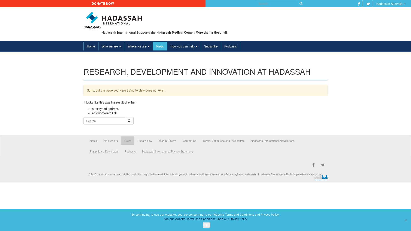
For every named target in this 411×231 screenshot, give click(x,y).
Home (91, 46)
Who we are (110, 46)
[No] (406, 220)
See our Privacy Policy (232, 219)
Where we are (137, 46)
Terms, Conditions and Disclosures (223, 141)
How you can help (182, 46)
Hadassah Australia (390, 3)
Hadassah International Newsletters (272, 141)
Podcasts (230, 46)
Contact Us (189, 141)
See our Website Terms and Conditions (190, 219)
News (160, 46)
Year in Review (167, 141)
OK (206, 225)
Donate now (103, 3)
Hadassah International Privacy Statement (167, 151)
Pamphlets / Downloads (104, 151)
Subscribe (211, 46)
